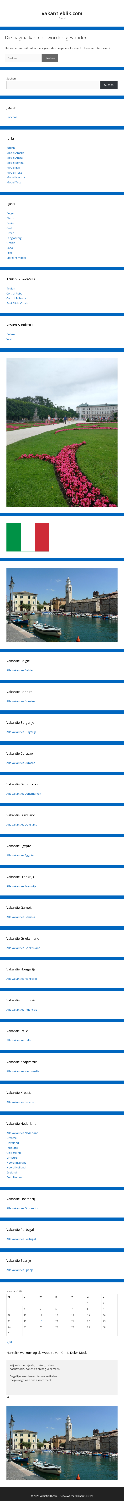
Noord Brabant (16, 1162)
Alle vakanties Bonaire (20, 701)
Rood (9, 248)
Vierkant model (16, 258)
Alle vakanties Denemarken (23, 793)
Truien (10, 288)
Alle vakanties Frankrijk (21, 886)
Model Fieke (14, 172)
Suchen (11, 78)
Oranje (10, 243)
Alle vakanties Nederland (22, 1133)
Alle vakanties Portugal (21, 1239)
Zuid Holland (14, 1177)
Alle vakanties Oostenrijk (22, 1208)
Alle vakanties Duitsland (21, 824)
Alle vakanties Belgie (19, 670)
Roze (9, 253)
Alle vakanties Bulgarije (21, 732)
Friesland (12, 1148)
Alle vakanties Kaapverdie (22, 1071)
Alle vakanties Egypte (20, 855)
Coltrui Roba (14, 293)
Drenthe (11, 1138)
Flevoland (12, 1143)
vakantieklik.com (62, 13)
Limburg (12, 1157)
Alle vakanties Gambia (20, 917)
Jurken (10, 148)
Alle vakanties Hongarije (21, 978)
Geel (9, 228)
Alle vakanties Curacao (20, 763)
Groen (10, 233)
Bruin (10, 223)
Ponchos (11, 117)
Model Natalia (15, 177)
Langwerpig (14, 238)
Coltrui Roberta (16, 298)
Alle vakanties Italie (18, 1040)
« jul (9, 1342)
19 (41, 1321)
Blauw (10, 218)
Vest (9, 339)
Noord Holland (16, 1167)
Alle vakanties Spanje (19, 1270)
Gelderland (13, 1153)
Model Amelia (15, 153)
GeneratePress (84, 1495)
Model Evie (13, 167)
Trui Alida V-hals (17, 303)
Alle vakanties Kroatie (20, 1102)
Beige (10, 213)
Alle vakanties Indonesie (21, 1009)
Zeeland (11, 1172)
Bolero (10, 334)
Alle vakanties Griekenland (23, 948)
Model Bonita (15, 162)
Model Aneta (14, 157)
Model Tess (13, 182)
